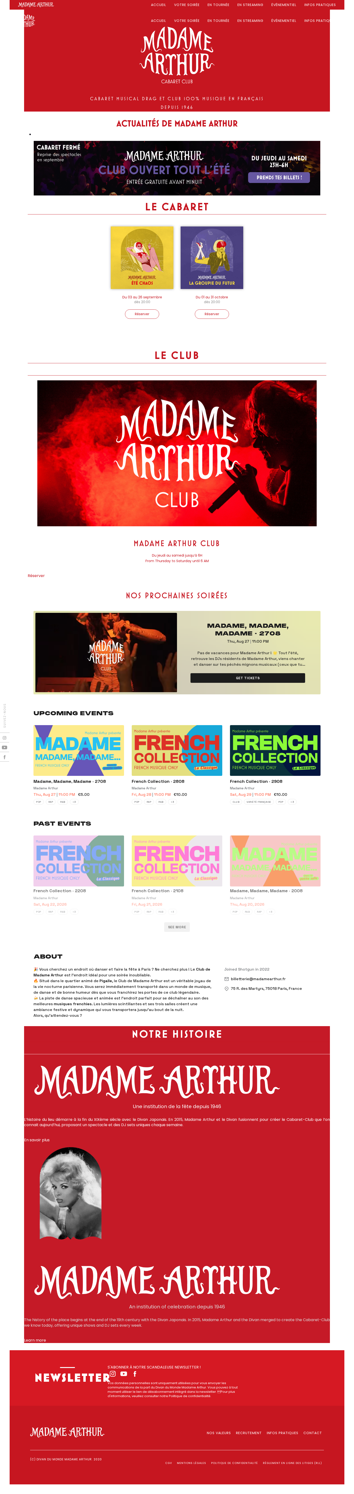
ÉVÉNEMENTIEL (283, 4)
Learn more (35, 1340)
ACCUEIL (158, 4)
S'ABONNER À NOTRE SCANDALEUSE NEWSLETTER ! (154, 1367)
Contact (312, 1433)
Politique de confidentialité (234, 1463)
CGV (168, 1463)
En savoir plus (37, 1140)
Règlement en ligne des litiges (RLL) (292, 1463)
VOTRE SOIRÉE (187, 4)
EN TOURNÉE (218, 4)
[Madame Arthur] (36, 4)
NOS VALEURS (219, 1433)
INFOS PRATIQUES (320, 4)
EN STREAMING (250, 4)
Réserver (36, 575)
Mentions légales (191, 1463)
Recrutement (249, 1433)
